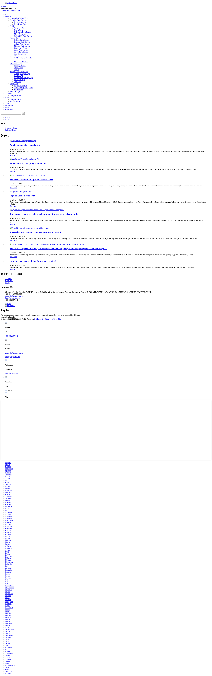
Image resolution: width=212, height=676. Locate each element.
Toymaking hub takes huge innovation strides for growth (35, 232)
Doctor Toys (18, 76)
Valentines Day (19, 28)
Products (8, 16)
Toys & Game (15, 56)
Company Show (15, 96)
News (7, 98)
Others (16, 70)
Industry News (15, 101)
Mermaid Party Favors (22, 46)
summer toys (18, 60)
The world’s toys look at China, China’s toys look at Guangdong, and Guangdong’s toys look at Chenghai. (58, 248)
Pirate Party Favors (20, 48)
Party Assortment (20, 22)
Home (7, 14)
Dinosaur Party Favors (22, 42)
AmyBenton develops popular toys (25, 145)
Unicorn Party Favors (21, 40)
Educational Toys (16, 64)
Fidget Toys (14, 84)
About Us (8, 94)
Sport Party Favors (20, 54)
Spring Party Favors (21, 52)
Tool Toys (17, 82)
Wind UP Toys (15, 92)
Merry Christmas (20, 34)
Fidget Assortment (20, 86)
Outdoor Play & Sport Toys (23, 58)
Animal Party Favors (21, 44)
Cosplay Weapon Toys (22, 74)
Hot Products (38, 319)
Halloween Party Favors (22, 32)
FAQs (7, 107)
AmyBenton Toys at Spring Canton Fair (28, 163)
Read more (13, 155)
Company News (15, 99)
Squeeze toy (18, 90)
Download (9, 105)
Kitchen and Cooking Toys (23, 78)
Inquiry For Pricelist (8, 317)
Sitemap (47, 319)
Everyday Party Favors (18, 20)
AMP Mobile (56, 319)
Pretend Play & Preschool (19, 72)
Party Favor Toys (20, 24)
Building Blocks (20, 66)
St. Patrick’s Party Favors (23, 36)
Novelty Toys (14, 38)
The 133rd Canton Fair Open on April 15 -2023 (31, 179)
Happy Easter (19, 30)
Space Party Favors (21, 50)
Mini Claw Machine (21, 62)
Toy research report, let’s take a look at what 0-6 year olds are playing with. (44, 214)
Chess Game (18, 68)
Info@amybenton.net (12, 298)
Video (7, 103)
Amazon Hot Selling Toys (19, 18)
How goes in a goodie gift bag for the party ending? (33, 261)
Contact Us (9, 109)
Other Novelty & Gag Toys (23, 88)
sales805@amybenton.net (10, 10)
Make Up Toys (19, 80)
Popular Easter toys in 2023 (22, 196)
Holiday (12, 26)
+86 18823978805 (11, 336)
